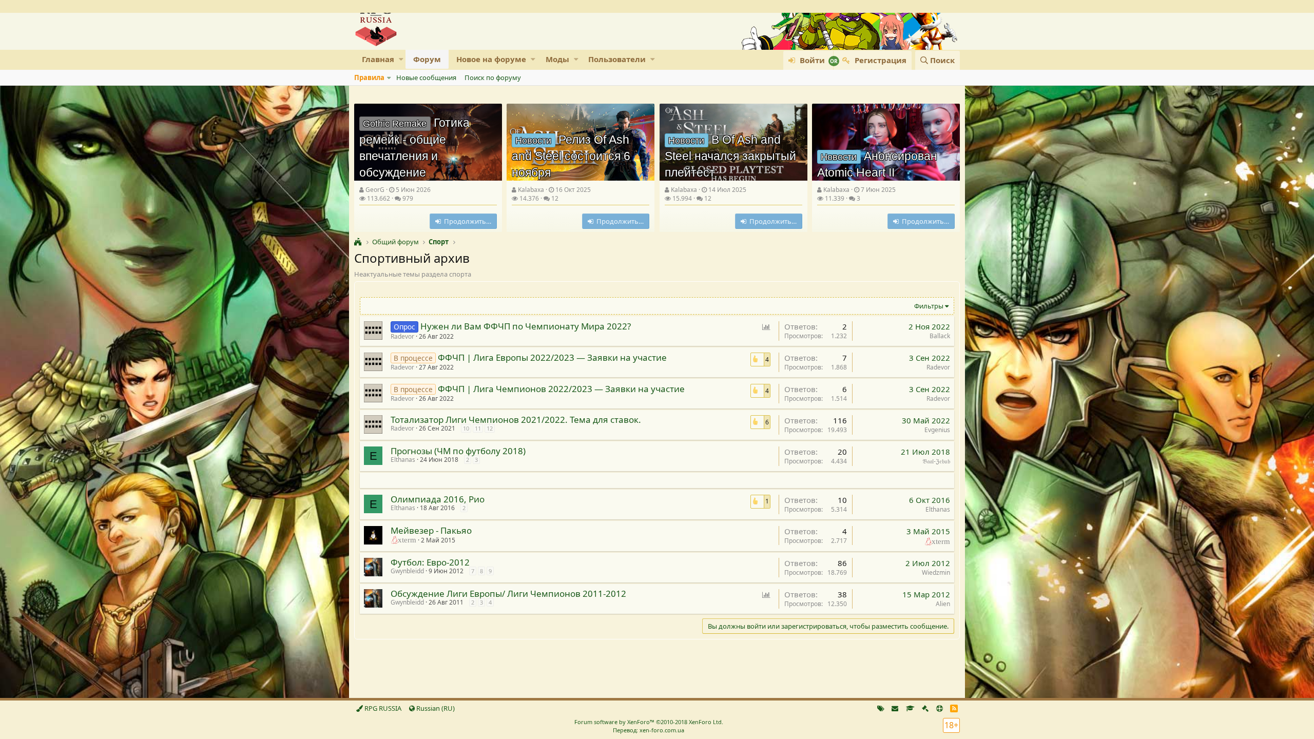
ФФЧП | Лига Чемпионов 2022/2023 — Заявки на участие (561, 389)
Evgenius (937, 429)
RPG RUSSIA (382, 708)
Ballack (940, 336)
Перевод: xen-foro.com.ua (648, 730)
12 (490, 428)
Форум (427, 59)
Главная (378, 59)
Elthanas (403, 459)
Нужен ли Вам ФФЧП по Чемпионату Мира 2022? (525, 326)
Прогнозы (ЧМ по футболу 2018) (458, 451)
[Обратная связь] (895, 708)
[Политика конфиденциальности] (925, 708)
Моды (557, 59)
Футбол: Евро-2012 (430, 562)
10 (466, 428)
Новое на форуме (491, 59)
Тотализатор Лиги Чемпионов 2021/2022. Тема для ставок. (516, 419)
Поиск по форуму (493, 77)
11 (478, 428)
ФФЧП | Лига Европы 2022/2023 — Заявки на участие (552, 357)
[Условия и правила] (910, 708)
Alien (943, 603)
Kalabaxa (531, 189)
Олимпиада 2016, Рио (438, 499)
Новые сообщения (426, 77)
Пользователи (617, 59)
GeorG (374, 189)
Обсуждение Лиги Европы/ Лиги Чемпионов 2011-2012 (508, 593)
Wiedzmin (936, 572)
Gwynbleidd (407, 571)
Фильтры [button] (928, 305)
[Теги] (880, 708)
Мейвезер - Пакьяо (431, 530)
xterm (941, 540)
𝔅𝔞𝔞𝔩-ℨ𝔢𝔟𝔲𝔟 (936, 461)
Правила (369, 77)
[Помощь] (939, 708)
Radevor (402, 336)
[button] (401, 59)
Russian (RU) (435, 708)
